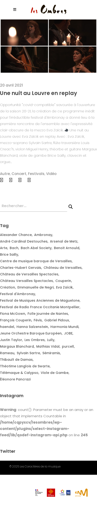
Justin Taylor (11, 340)
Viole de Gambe (55, 372)
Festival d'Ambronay (17, 294)
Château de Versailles (63, 267)
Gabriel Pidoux (56, 320)
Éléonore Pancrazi (15, 379)
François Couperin (15, 320)
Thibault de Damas (16, 359)
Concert (19, 173)
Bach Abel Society (36, 248)
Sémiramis (51, 353)
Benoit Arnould (66, 248)
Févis (38, 320)
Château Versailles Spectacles (26, 280)
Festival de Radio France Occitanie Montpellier (40, 307)
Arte (3, 248)
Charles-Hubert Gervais (20, 267)
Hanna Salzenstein (32, 326)
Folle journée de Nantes (48, 313)
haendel (7, 326)
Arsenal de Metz (63, 241)
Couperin (63, 280)
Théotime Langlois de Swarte (25, 366)
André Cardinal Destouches (24, 241)
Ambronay (43, 234)
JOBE (68, 333)
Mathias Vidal (48, 346)
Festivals (36, 173)
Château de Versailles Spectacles (29, 274)
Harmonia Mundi (64, 326)
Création (7, 287)
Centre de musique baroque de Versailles (36, 261)
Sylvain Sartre (28, 353)
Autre (5, 173)
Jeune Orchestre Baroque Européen (31, 333)
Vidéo (51, 173)
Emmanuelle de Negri (35, 287)
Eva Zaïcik (64, 287)
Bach (14, 248)
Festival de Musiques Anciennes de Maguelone (40, 300)
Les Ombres (34, 340)
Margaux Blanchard (17, 346)
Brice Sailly (9, 254)
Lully (50, 340)
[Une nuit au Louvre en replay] (48, 45)
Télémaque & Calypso (19, 372)
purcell (68, 346)
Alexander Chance (16, 234)
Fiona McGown (12, 313)
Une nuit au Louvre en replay (38, 93)
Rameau (7, 353)
